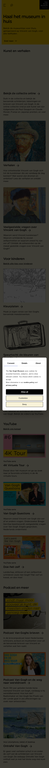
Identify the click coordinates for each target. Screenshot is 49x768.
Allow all (24, 392)
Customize (23, 398)
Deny (24, 404)
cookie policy (29, 382)
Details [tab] (24, 363)
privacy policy (11, 385)
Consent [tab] (11, 363)
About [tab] (38, 363)
